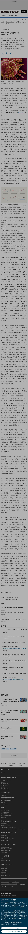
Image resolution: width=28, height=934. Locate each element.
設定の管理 (4, 924)
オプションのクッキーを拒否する (14, 931)
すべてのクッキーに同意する (14, 928)
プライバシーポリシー (17, 918)
